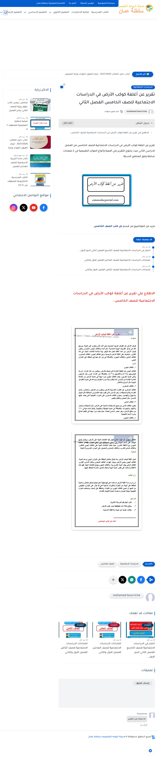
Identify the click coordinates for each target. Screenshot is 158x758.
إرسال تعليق (142, 683)
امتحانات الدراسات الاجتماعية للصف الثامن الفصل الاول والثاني (117, 270)
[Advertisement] (79, 46)
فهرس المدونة (87, 3)
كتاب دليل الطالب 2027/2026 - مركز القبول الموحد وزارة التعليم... (96, 74)
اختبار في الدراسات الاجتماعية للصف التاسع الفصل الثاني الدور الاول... (114, 250)
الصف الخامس (107, 564)
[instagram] (13, 207)
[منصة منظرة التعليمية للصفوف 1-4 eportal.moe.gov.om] (40, 123)
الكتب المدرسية (100, 12)
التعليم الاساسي (37, 12)
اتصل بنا (72, 3)
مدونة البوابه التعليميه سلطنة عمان (106, 737)
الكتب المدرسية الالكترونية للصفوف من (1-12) (17, 181)
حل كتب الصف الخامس (108, 226)
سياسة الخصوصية (106, 3)
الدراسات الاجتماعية (143, 87)
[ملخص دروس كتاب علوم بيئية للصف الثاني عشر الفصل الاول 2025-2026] (40, 104)
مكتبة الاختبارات (80, 12)
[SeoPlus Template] (153, 737)
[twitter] (23, 207)
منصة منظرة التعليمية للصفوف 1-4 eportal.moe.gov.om (16, 126)
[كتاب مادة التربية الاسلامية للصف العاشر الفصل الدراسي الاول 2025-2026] (40, 160)
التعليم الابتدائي (13, 12)
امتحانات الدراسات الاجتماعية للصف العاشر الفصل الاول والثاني (117, 260)
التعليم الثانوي (61, 12)
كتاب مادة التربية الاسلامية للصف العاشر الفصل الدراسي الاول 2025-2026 (17, 163)
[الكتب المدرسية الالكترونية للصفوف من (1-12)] (40, 179)
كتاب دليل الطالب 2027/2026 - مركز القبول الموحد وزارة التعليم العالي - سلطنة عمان (18, 144)
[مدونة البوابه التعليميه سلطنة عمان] (134, 9)
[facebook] (44, 207)
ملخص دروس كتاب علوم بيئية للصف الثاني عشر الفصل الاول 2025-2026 (17, 107)
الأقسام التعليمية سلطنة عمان (50, 3)
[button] (141, 580)
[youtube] (33, 207)
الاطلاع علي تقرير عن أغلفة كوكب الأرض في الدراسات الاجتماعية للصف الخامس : (109, 133)
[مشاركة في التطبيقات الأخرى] (113, 580)
